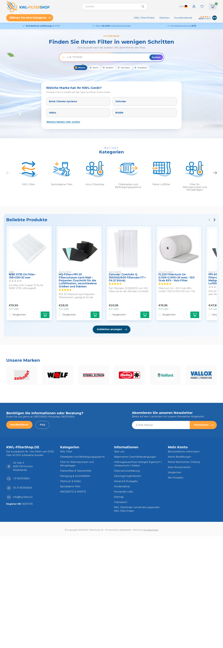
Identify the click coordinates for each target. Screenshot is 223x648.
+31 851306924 (21, 478)
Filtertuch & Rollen (70, 481)
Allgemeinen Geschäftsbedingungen (135, 456)
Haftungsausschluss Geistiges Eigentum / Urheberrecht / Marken (138, 464)
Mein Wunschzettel (179, 467)
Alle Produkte (175, 477)
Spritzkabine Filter (70, 486)
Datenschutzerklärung (127, 470)
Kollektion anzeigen (109, 329)
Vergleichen (19, 314)
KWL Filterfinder (144, 17)
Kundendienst (183, 17)
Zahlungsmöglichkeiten (127, 476)
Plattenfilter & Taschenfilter (75, 470)
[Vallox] (201, 375)
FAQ (42, 424)
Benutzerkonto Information (183, 451)
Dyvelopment (151, 530)
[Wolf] (57, 375)
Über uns (119, 451)
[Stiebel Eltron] (93, 375)
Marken (164, 17)
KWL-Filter (66, 451)
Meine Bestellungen (179, 456)
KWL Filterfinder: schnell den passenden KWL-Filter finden (137, 509)
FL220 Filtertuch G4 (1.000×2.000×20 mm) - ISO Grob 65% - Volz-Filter (177, 277)
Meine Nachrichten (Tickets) (184, 462)
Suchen (156, 57)
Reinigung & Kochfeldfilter (75, 476)
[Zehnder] (21, 375)
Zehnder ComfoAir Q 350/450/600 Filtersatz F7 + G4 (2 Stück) (127, 277)
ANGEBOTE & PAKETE (73, 491)
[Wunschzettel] (202, 6)
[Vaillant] (165, 375)
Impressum (120, 502)
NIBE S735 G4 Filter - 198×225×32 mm (23, 276)
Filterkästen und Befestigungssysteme (82, 456)
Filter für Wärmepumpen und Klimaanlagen (77, 464)
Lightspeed (125, 530)
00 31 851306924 (22, 487)
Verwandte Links (123, 491)
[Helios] (129, 375)
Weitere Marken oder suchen (63, 122)
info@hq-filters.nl (22, 497)
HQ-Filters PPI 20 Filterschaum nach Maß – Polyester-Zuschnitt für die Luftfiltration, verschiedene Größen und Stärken (78, 280)
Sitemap (119, 496)
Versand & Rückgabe (126, 481)
